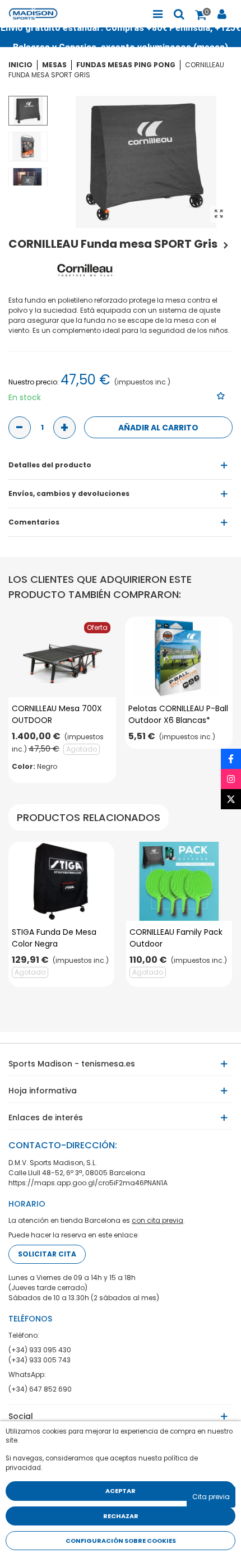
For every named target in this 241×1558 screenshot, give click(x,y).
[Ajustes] (222, 14)
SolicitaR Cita (47, 1254)
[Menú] (157, 14)
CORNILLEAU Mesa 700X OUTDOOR (57, 714)
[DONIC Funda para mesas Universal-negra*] (226, 244)
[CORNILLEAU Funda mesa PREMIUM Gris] (218, 214)
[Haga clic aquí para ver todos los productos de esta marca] (85, 270)
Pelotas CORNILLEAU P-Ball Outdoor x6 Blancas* (178, 714)
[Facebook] (231, 759)
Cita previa (211, 1496)
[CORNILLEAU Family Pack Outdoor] (179, 881)
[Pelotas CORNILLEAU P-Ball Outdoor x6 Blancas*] (179, 656)
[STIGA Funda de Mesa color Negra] (61, 881)
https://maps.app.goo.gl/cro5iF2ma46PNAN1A (88, 1183)
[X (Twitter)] (231, 799)
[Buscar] (178, 14)
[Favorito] (221, 396)
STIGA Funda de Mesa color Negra (54, 937)
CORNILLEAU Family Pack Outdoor (176, 937)
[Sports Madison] (39, 13)
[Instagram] (231, 779)
